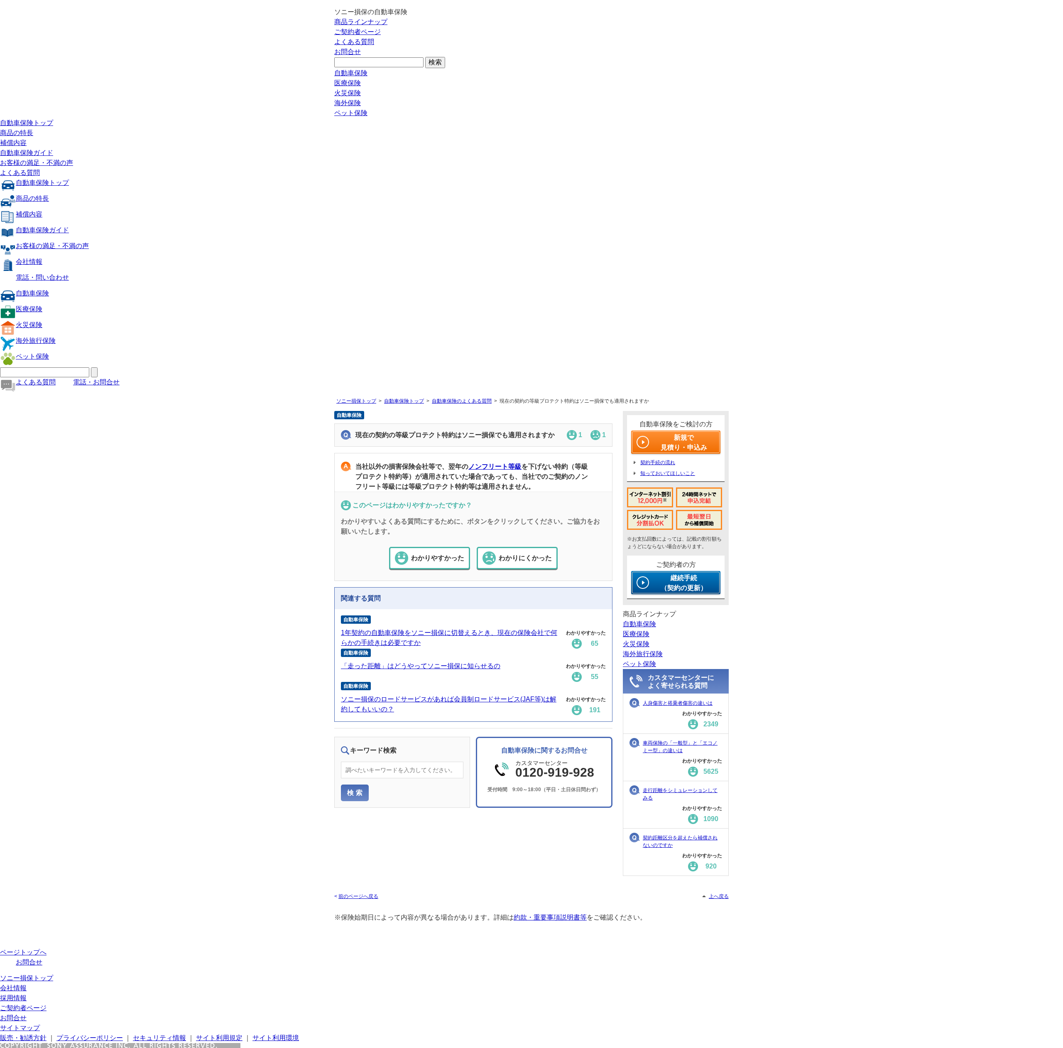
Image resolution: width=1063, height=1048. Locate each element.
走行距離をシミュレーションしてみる (680, 794)
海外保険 (347, 102)
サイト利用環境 (275, 1037)
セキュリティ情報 (159, 1037)
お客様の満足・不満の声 (36, 162)
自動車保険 (350, 72)
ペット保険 (350, 112)
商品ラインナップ (360, 21)
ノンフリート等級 (495, 466)
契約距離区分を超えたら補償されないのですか (680, 841)
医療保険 (347, 82)
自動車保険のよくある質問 (462, 401)
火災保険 (347, 92)
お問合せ (347, 51)
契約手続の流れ (657, 462)
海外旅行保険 (36, 340)
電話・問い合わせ (42, 277)
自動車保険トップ (26, 122)
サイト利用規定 (219, 1037)
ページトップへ (23, 952)
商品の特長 (16, 132)
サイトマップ (20, 1027)
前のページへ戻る (358, 896)
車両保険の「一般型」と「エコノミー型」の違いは (680, 746)
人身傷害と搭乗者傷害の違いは (678, 703)
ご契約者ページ (357, 31)
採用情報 (13, 997)
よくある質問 (354, 41)
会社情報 (29, 261)
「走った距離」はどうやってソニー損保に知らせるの (420, 665)
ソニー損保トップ (356, 401)
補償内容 (13, 142)
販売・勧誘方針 (23, 1037)
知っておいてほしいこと (667, 473)
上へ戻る (719, 896)
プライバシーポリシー (89, 1037)
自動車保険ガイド (26, 152)
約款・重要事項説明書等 (550, 917)
